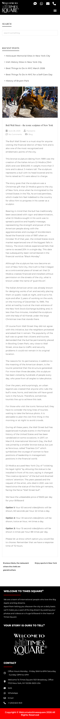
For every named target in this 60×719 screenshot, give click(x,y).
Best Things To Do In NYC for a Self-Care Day (29, 74)
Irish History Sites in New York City (24, 62)
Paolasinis (31, 131)
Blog (31, 134)
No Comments (15, 134)
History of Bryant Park (17, 80)
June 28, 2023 (14, 131)
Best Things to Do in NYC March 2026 (25, 68)
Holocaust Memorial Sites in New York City (28, 55)
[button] (55, 10)
